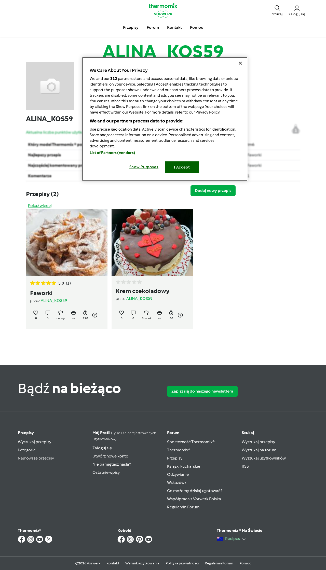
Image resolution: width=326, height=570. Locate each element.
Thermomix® (179, 450)
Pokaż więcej (40, 205)
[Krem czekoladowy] (152, 242)
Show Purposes (144, 167)
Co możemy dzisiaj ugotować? (194, 490)
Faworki (254, 154)
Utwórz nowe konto (110, 456)
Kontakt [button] (174, 27)
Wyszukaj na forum (259, 450)
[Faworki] (66, 242)
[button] (277, 10)
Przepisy (26, 432)
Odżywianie (178, 474)
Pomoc (245, 563)
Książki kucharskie (183, 466)
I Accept (182, 167)
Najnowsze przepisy (36, 458)
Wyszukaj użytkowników (264, 458)
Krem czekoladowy (142, 291)
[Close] (240, 63)
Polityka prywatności (182, 563)
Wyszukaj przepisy (34, 441)
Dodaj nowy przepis (213, 190)
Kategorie (27, 450)
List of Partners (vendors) (112, 152)
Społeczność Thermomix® (191, 441)
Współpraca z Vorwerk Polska (194, 498)
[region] (165, 119)
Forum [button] (153, 27)
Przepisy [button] (131, 27)
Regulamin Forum (183, 507)
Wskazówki (177, 482)
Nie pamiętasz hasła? (111, 464)
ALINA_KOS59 (54, 300)
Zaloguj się (102, 448)
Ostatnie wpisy (106, 472)
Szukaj (248, 432)
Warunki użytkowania (142, 563)
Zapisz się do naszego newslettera (202, 391)
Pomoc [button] (196, 27)
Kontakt (112, 563)
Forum (173, 432)
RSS (245, 466)
